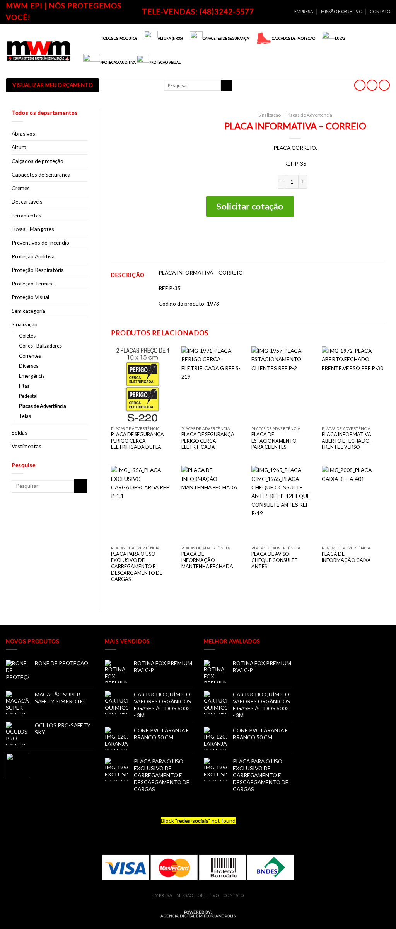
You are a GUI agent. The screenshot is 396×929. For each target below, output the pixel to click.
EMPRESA (303, 11)
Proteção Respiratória (38, 270)
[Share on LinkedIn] (313, 238)
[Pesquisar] (226, 85)
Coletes (27, 336)
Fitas (24, 386)
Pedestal (28, 396)
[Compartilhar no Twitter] (289, 238)
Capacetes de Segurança (41, 174)
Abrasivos (23, 133)
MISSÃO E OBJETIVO (341, 11)
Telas (25, 416)
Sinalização (25, 324)
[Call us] (384, 85)
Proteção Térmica (33, 283)
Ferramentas (26, 215)
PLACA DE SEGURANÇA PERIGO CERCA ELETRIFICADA (207, 440)
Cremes (21, 188)
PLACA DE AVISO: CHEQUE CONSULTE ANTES (274, 560)
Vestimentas (26, 446)
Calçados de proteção (37, 161)
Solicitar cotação (250, 206)
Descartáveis (27, 201)
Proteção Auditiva (33, 256)
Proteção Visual (30, 297)
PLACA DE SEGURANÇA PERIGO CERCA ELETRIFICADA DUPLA (137, 440)
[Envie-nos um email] (372, 85)
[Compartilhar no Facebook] (277, 238)
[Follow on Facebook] (359, 85)
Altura (19, 147)
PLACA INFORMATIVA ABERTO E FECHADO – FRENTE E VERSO (347, 440)
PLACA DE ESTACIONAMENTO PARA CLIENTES (274, 440)
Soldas (19, 432)
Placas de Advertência (42, 406)
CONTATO (380, 11)
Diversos (28, 366)
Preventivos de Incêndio (40, 242)
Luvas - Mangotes (33, 229)
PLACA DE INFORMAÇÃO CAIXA (346, 557)
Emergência (32, 376)
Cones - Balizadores (40, 346)
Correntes (30, 356)
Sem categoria (28, 310)
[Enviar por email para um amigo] (301, 238)
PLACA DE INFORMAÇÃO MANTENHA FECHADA (207, 560)
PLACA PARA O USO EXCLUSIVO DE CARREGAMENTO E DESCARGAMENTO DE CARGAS (136, 566)
